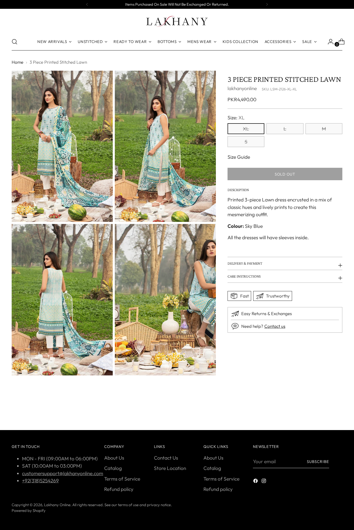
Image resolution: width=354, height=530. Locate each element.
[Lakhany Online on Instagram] (264, 481)
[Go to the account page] (328, 42)
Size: (236, 117)
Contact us (274, 326)
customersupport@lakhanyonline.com (62, 473)
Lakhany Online (57, 504)
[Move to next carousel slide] (338, 412)
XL (246, 129)
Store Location (170, 468)
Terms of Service (122, 479)
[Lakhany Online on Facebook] (256, 481)
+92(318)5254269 (40, 480)
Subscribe (318, 461)
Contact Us (166, 458)
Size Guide (239, 157)
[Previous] (87, 4)
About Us (114, 458)
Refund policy (118, 489)
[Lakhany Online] (177, 21)
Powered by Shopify (29, 510)
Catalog (113, 468)
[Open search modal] (14, 42)
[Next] (267, 4)
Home (17, 62)
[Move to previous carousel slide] (326, 412)
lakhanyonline (242, 88)
